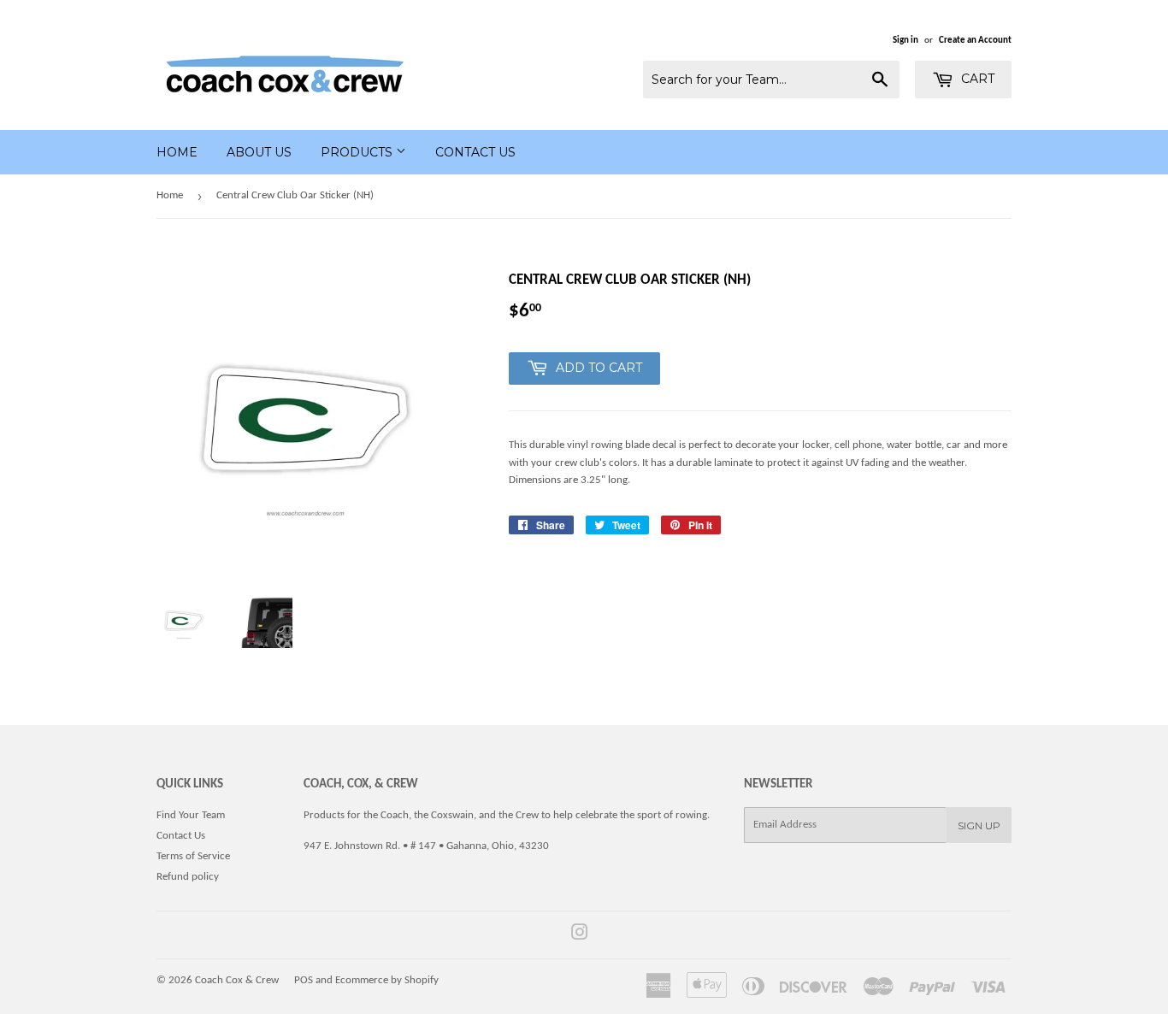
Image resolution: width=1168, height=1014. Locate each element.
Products (358, 152)
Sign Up (979, 825)
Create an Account (975, 40)
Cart (976, 78)
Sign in (905, 40)
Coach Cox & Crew (237, 980)
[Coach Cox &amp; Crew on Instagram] (579, 935)
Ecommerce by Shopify (387, 980)
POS (303, 980)
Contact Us (475, 152)
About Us (259, 152)
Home (177, 152)
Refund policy (187, 876)
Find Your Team (190, 815)
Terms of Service (193, 856)
